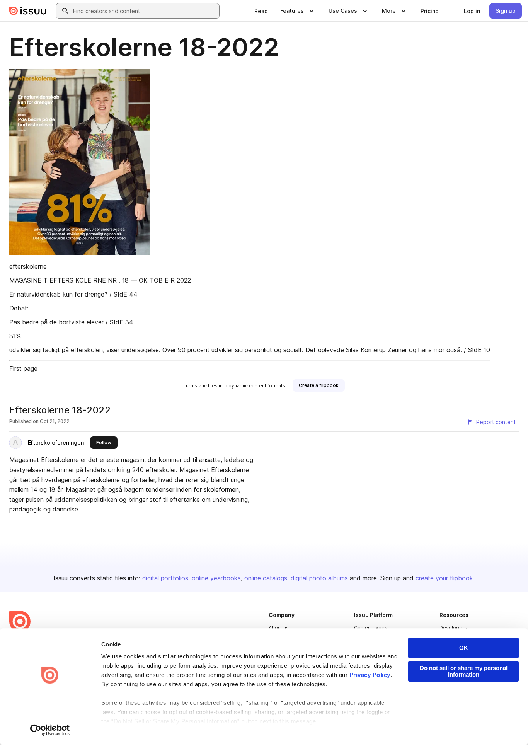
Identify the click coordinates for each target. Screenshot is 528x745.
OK (463, 647)
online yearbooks (216, 578)
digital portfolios (165, 578)
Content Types (370, 628)
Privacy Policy (369, 675)
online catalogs (265, 578)
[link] (261, 11)
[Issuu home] (27, 11)
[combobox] (144, 10)
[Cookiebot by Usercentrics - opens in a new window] (50, 730)
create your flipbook (444, 578)
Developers (453, 628)
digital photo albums (319, 578)
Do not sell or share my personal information (464, 671)
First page (23, 368)
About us (279, 628)
